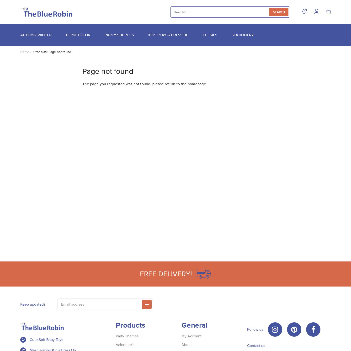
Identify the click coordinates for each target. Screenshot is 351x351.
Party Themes (127, 336)
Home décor (78, 34)
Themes (210, 34)
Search (279, 12)
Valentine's (125, 344)
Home (24, 51)
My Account (191, 336)
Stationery (243, 34)
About (186, 344)
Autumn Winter (36, 34)
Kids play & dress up (168, 34)
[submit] (147, 304)
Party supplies (119, 34)
